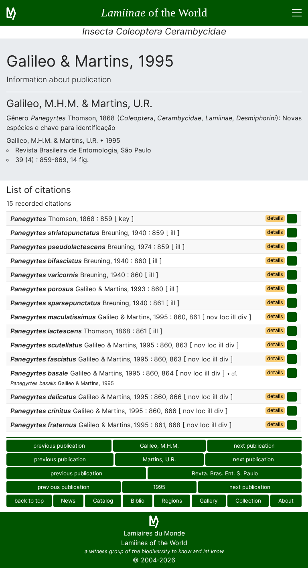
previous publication (59, 445)
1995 (159, 487)
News (68, 500)
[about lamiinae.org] (16, 13)
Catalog (103, 500)
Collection (248, 500)
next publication (254, 445)
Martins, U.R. (159, 459)
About (286, 500)
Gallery (209, 500)
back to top (29, 500)
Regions (172, 500)
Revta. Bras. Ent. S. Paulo (225, 473)
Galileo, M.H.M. (159, 445)
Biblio (137, 500)
